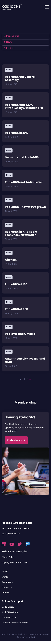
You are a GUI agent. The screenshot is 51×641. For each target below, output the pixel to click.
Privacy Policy (8, 557)
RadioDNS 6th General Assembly (20, 78)
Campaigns (7, 582)
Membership (12, 36)
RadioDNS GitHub (10, 612)
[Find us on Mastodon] (27, 544)
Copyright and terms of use (14, 562)
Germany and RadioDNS (22, 157)
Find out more (14, 440)
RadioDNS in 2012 (16, 133)
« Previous (21, 379)
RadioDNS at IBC (16, 284)
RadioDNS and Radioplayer (24, 182)
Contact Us (7, 587)
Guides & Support (12, 601)
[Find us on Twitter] (19, 544)
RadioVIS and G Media (20, 334)
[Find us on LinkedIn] (4, 544)
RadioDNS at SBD (16, 309)
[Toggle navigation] (46, 7)
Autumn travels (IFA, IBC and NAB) (25, 360)
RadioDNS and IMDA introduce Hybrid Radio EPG (24, 106)
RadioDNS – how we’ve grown (25, 207)
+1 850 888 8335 (12, 533)
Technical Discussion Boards (15, 622)
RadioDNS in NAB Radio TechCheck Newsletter (21, 233)
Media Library (8, 607)
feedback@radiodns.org (17, 522)
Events (5, 577)
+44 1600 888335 (22, 528)
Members (6, 592)
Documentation (9, 617)
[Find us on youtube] (12, 544)
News (9, 41)
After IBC (11, 260)
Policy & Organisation (15, 551)
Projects (10, 47)
